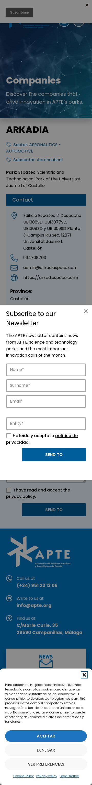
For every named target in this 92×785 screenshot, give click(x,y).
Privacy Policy (46, 776)
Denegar (46, 750)
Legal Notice (69, 776)
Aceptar (46, 736)
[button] (84, 674)
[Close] (85, 311)
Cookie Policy (23, 776)
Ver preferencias (46, 764)
